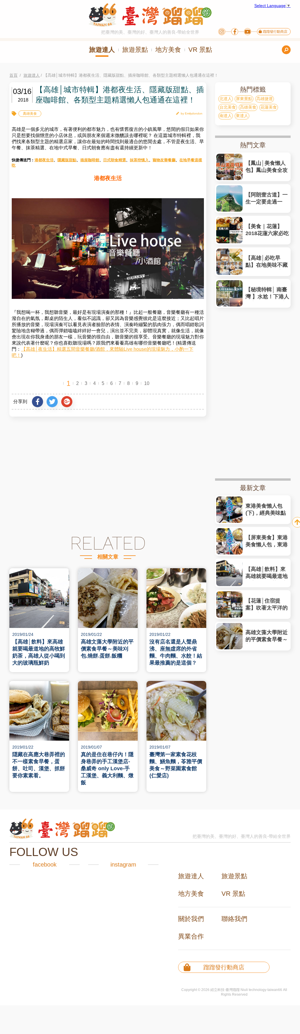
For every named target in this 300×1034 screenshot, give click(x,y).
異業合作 (191, 936)
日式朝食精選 (114, 160)
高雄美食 (30, 114)
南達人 (225, 115)
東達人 (242, 115)
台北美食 (227, 107)
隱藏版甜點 (66, 160)
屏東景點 (244, 98)
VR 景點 (200, 49)
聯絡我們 (234, 918)
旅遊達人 (102, 49)
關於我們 (191, 918)
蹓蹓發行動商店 (274, 32)
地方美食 (168, 49)
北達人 (225, 98)
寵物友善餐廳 (164, 160)
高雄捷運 (264, 98)
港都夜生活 (44, 160)
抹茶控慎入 (139, 160)
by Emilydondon (191, 113)
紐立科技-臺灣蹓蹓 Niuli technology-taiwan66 (246, 990)
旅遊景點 (135, 49)
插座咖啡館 (89, 160)
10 (146, 383)
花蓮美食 (268, 107)
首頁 (13, 75)
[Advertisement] (107, 475)
